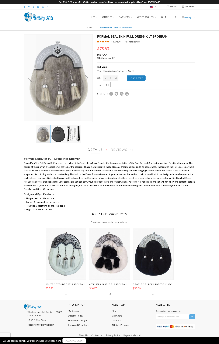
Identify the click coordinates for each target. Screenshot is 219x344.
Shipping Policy (75, 315)
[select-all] (124, 222)
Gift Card (116, 320)
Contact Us (96, 335)
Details (95, 150)
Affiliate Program (120, 325)
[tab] (94, 149)
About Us (83, 335)
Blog (114, 311)
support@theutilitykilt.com (41, 324)
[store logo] (39, 17)
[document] (109, 340)
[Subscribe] (192, 316)
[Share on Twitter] (116, 94)
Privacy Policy (113, 335)
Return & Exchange (77, 320)
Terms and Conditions (78, 325)
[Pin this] (122, 94)
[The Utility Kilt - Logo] (33, 304)
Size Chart (117, 315)
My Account (74, 311)
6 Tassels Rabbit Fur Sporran (108, 284)
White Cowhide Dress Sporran (65, 284)
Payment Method (131, 335)
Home (89, 27)
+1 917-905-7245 (37, 320)
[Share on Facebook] (111, 94)
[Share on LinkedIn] (127, 94)
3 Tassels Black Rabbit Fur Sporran (155, 284)
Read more (55, 340)
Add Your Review (132, 42)
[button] (58, 134)
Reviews (121, 150)
